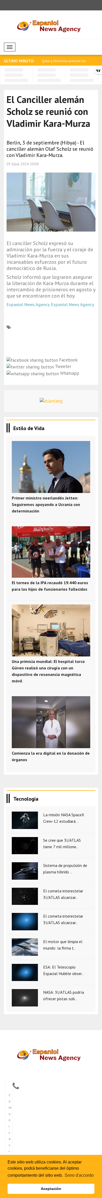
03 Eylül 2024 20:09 (23, 164)
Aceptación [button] (51, 1189)
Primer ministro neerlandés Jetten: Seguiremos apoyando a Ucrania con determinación (46, 504)
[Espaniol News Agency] (51, 1054)
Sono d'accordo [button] (79, 1175)
